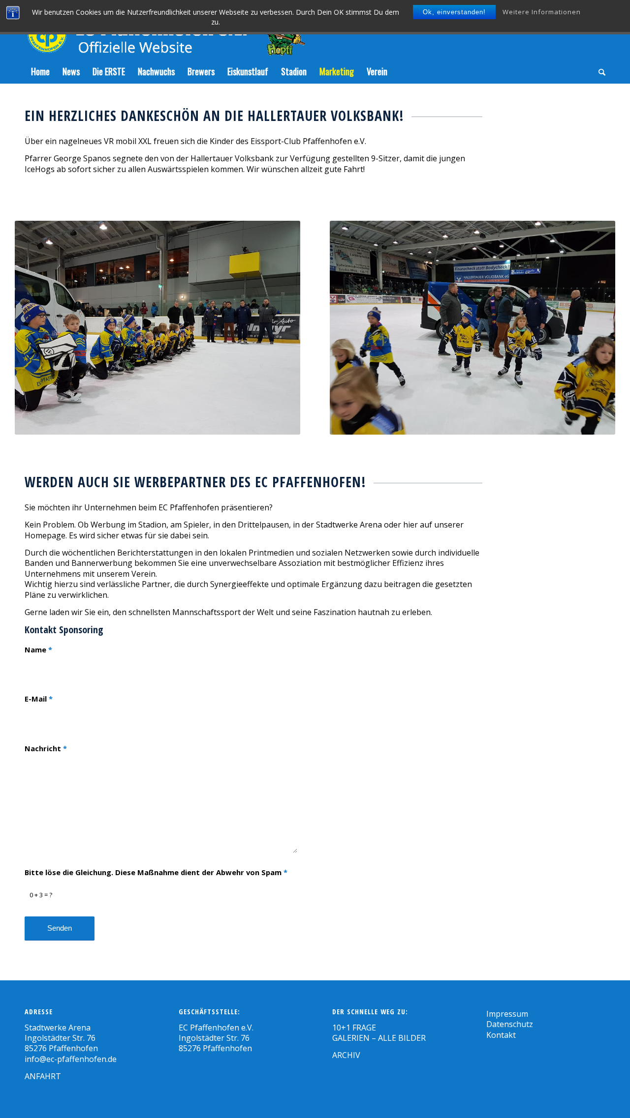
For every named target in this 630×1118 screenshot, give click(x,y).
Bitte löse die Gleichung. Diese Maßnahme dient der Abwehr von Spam (156, 872)
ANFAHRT (43, 1076)
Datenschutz (509, 1024)
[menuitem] (40, 71)
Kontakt (501, 1035)
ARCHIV (346, 1055)
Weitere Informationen (542, 11)
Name (38, 649)
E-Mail (39, 699)
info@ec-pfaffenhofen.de (71, 1059)
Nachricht (46, 748)
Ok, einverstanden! (454, 12)
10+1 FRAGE (354, 1027)
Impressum (507, 1013)
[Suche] (598, 71)
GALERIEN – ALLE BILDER (379, 1037)
